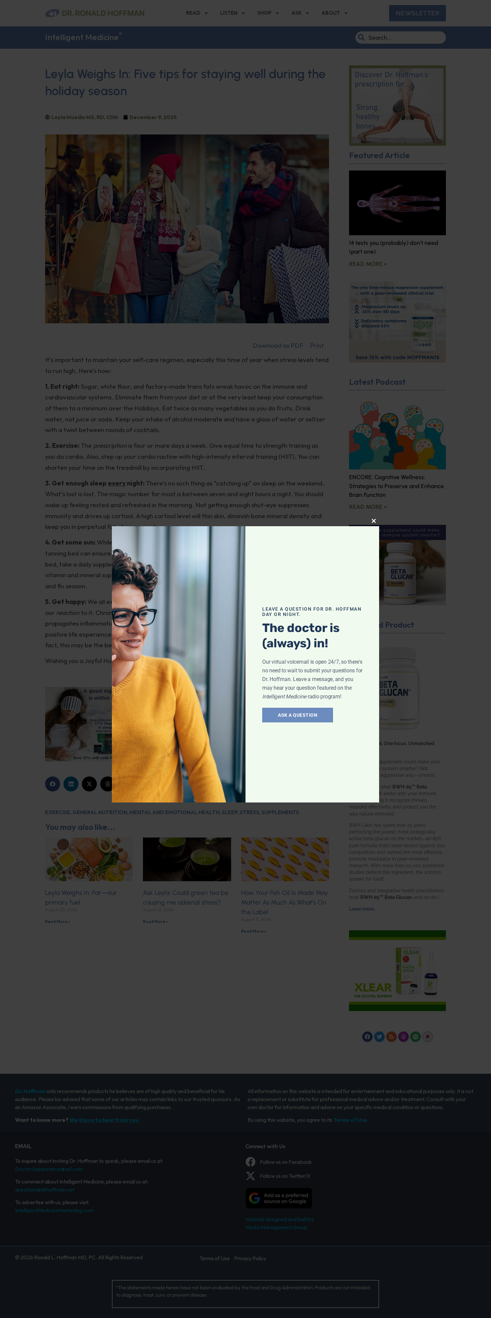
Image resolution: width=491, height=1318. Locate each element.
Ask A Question (297, 715)
